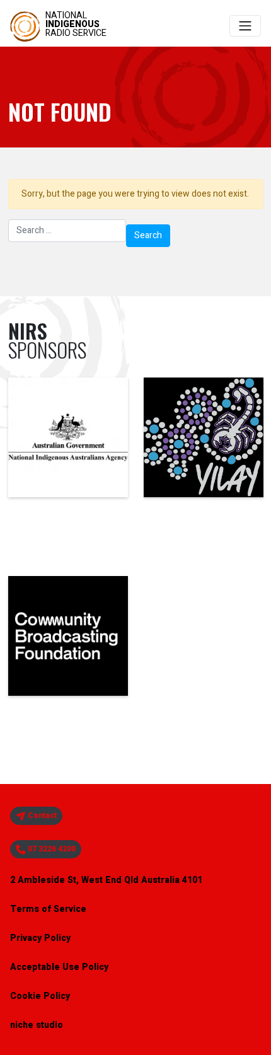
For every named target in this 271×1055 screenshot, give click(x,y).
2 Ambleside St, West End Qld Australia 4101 (106, 880)
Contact (41, 815)
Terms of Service (48, 909)
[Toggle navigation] (245, 26)
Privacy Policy (40, 938)
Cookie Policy (40, 996)
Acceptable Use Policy (59, 967)
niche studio (36, 1025)
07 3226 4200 (51, 849)
